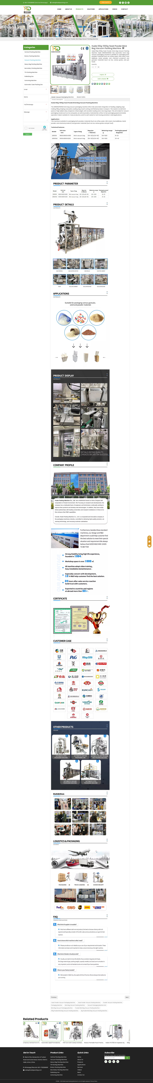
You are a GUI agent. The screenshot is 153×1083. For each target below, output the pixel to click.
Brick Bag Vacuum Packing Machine (75, 1005)
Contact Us (80, 1075)
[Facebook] (120, 3)
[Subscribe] (127, 1057)
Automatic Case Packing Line (33, 84)
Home (79, 1057)
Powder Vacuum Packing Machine (112, 1002)
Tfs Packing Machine (30, 72)
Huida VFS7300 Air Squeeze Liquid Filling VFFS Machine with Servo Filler (98, 1043)
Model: (53, 97)
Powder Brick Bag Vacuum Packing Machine (87, 1008)
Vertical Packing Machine (32, 52)
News (79, 1072)
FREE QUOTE (105, 2)
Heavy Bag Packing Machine (33, 64)
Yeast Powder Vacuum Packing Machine (89, 1002)
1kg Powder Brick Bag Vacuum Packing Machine (94, 1011)
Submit (28, 134)
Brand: (79, 97)
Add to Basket (102, 79)
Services (80, 1067)
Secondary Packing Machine (33, 68)
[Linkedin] (126, 3)
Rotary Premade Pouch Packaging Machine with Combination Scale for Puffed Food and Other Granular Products (76, 1043)
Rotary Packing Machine (32, 56)
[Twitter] (123, 3)
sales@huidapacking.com (60, 3)
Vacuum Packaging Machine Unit (97, 1005)
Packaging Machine (56, 1005)
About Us (80, 1060)
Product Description (57, 99)
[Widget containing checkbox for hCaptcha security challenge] (36, 128)
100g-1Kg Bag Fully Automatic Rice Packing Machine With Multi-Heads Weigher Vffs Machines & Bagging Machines (119, 1043)
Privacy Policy (94, 1081)
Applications (81, 1065)
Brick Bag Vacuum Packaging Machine (61, 1008)
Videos (79, 1070)
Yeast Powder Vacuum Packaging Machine (63, 1002)
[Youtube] (128, 3)
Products (80, 1062)
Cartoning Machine (30, 80)
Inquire (102, 75)
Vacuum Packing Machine (32, 60)
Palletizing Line (28, 76)
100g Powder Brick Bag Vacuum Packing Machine (64, 1011)
